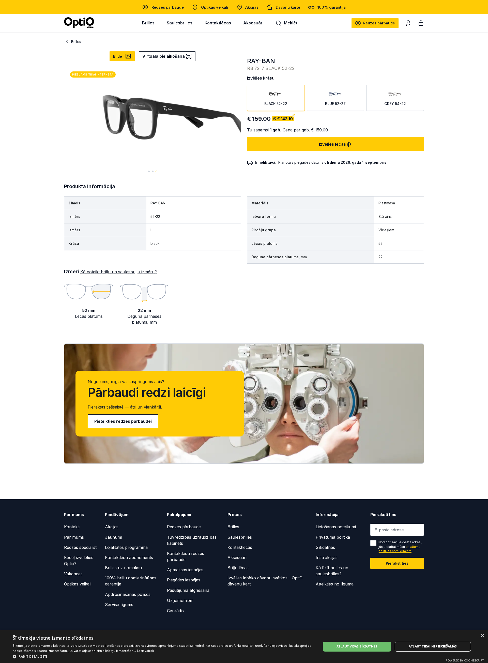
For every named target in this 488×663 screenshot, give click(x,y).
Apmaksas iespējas (185, 569)
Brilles (148, 22)
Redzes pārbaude (167, 7)
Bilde (117, 56)
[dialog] (244, 646)
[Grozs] (421, 24)
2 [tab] (153, 171)
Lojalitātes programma (126, 547)
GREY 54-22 (395, 103)
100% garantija (331, 7)
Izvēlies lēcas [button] (332, 144)
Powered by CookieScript (465, 660)
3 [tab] (156, 171)
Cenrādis (175, 610)
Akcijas (251, 7)
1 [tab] (149, 171)
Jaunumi (113, 537)
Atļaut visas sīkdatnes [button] (357, 646)
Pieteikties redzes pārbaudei (123, 421)
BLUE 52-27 (335, 103)
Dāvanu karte (288, 7)
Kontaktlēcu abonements (129, 557)
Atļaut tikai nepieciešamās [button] (433, 646)
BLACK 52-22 (275, 103)
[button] (162, 656)
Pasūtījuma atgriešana (188, 590)
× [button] (482, 636)
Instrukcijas (327, 557)
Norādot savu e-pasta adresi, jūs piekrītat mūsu (400, 546)
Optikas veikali (214, 7)
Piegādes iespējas (183, 579)
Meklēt (290, 22)
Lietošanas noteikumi (336, 526)
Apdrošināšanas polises (127, 594)
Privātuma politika (333, 537)
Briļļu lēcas (238, 567)
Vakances (73, 573)
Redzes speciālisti (80, 547)
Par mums (74, 537)
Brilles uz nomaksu (123, 567)
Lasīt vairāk (145, 651)
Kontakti (72, 526)
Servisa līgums (119, 604)
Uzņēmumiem (180, 600)
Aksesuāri (253, 22)
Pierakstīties (397, 563)
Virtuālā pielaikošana (163, 56)
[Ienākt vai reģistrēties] (408, 24)
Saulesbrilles (179, 22)
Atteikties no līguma (335, 583)
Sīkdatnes (325, 547)
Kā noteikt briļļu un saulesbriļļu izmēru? (118, 271)
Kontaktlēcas (218, 22)
